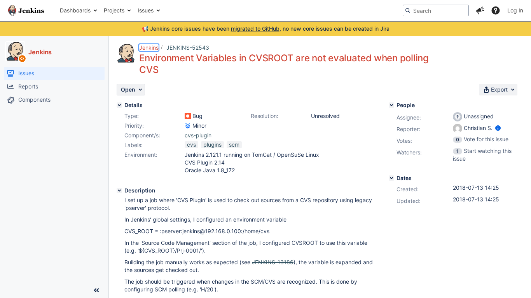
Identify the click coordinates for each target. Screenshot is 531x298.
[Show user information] (498, 128)
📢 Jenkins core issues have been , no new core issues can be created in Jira (266, 28)
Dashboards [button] (75, 10)
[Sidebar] (96, 290)
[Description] (119, 190)
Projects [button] (114, 10)
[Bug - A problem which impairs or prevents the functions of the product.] (188, 116)
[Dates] (391, 178)
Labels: (133, 145)
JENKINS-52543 (187, 47)
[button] (480, 10)
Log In (515, 10)
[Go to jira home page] (26, 10)
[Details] (119, 105)
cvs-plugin (198, 135)
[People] (391, 105)
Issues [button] (146, 10)
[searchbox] (435, 10)
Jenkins (149, 47)
